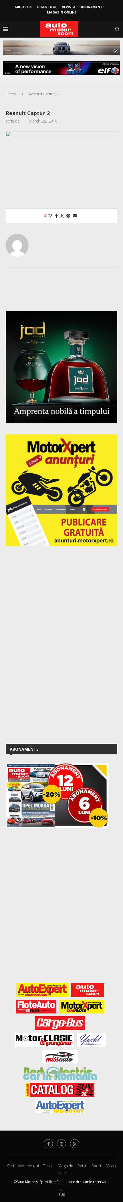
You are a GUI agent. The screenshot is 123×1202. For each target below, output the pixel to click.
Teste (48, 1165)
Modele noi (28, 1165)
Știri (10, 1165)
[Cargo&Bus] (60, 1023)
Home (11, 93)
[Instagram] (61, 1143)
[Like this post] (50, 215)
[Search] (117, 29)
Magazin (65, 1165)
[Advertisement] (49, 644)
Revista (69, 7)
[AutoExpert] (42, 990)
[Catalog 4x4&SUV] (60, 1090)
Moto (111, 1165)
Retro (82, 1165)
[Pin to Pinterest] (68, 215)
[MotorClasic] (44, 1040)
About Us (23, 7)
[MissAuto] (60, 1056)
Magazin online (61, 12)
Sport (97, 1165)
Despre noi (46, 7)
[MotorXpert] (81, 1006)
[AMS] (87, 990)
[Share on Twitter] (62, 215)
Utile (61, 1172)
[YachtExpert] (91, 1040)
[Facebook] (48, 1143)
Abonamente (92, 7)
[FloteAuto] (36, 1006)
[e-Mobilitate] (60, 1073)
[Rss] (74, 1143)
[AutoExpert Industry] (59, 1106)
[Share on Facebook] (56, 215)
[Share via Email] (75, 215)
